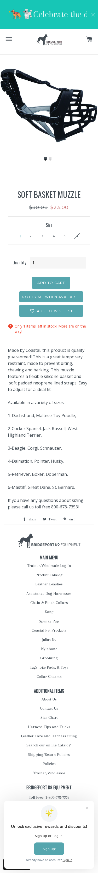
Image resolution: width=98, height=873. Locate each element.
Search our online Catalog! (49, 745)
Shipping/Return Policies (49, 754)
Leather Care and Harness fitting (49, 736)
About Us (49, 699)
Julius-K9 (49, 639)
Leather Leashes (49, 584)
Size (49, 225)
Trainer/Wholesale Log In (49, 565)
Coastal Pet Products (49, 630)
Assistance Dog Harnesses (49, 593)
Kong (49, 611)
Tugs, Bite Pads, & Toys (49, 667)
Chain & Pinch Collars (49, 602)
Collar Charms (49, 676)
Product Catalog (49, 575)
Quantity (19, 262)
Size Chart (49, 717)
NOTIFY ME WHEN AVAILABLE (51, 297)
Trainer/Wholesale (49, 773)
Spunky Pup (49, 621)
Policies (49, 763)
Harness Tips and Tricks (49, 726)
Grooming (49, 658)
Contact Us (49, 708)
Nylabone (49, 648)
